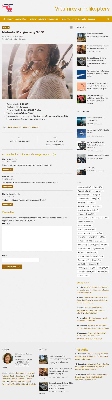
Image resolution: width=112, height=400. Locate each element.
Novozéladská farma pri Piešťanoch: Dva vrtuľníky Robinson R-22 (96, 145)
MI (81, 241)
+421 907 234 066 (22, 362)
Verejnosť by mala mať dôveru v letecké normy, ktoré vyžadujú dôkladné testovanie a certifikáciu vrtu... (92, 377)
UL (92, 268)
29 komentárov (98, 151)
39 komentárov (98, 124)
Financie (14, 379)
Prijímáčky (29, 376)
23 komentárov (99, 171)
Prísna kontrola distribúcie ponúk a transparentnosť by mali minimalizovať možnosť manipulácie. (91, 336)
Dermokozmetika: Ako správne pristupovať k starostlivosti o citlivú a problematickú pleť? (97, 86)
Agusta (98, 187)
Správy (10, 19)
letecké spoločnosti (86, 229)
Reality (12, 376)
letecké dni (102, 218)
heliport (96, 206)
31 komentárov (99, 136)
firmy (96, 199)
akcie (99, 191)
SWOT (4, 381)
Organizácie (52, 19)
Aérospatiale (84, 195)
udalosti (82, 268)
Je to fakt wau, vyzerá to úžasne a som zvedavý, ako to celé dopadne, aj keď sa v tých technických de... (93, 290)
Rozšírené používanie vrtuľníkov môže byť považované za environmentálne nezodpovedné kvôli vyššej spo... (92, 366)
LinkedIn (5, 367)
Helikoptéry (20, 19)
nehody (36, 127)
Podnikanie (6, 379)
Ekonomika (21, 379)
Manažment (20, 376)
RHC (81, 252)
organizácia (84, 249)
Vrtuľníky (31, 373)
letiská (93, 237)
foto (91, 203)
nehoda (27, 127)
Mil (89, 241)
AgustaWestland (85, 191)
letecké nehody (15, 127)
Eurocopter (83, 199)
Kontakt (91, 19)
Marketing (5, 384)
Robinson (92, 252)
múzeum (100, 241)
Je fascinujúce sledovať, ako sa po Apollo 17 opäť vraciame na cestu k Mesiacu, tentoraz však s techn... (92, 300)
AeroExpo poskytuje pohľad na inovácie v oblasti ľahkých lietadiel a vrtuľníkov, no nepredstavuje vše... (91, 356)
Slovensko (94, 264)
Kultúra (12, 384)
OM (104, 245)
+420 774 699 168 (22, 365)
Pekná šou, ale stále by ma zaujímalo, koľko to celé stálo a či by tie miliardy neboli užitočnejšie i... (90, 310)
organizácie (98, 249)
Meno (4, 256)
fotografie (83, 206)
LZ (102, 237)
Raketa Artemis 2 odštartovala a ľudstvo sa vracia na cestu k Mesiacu (98, 73)
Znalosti (42, 19)
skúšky (82, 264)
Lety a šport (91, 167)
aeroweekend (84, 187)
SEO (14, 373)
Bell (96, 195)
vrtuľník (103, 272)
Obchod (25, 384)
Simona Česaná (61, 362)
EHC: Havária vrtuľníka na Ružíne (98, 155)
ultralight (103, 268)
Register (66, 19)
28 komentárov (98, 158)
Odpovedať (7, 169)
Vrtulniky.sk (8, 37)
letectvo (97, 233)
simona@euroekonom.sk (23, 359)
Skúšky (18, 384)
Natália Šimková (61, 392)
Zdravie (29, 379)
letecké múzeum (85, 222)
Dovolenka (32, 384)
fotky (81, 203)
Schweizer (83, 260)
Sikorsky (96, 260)
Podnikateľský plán (14, 381)
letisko (82, 237)
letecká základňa (86, 218)
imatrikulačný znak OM (88, 210)
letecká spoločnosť (86, 214)
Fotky (74, 19)
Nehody (33, 19)
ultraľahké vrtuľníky (86, 272)
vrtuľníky (83, 275)
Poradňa (82, 19)
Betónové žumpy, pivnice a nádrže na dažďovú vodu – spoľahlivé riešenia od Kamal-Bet (61, 385)
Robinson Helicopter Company (90, 256)
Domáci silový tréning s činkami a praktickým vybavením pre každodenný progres (98, 48)
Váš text (6, 224)
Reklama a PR (22, 373)
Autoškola (5, 376)
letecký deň (84, 233)
